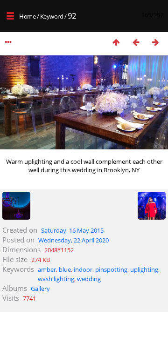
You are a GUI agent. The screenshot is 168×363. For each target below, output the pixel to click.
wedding (89, 279)
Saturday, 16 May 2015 (72, 230)
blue (65, 269)
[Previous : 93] (136, 42)
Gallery (40, 288)
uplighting (144, 269)
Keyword (51, 16)
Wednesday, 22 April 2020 (73, 240)
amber (47, 269)
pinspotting (111, 269)
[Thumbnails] (116, 42)
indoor (83, 269)
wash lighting (56, 279)
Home (27, 16)
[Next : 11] (155, 42)
